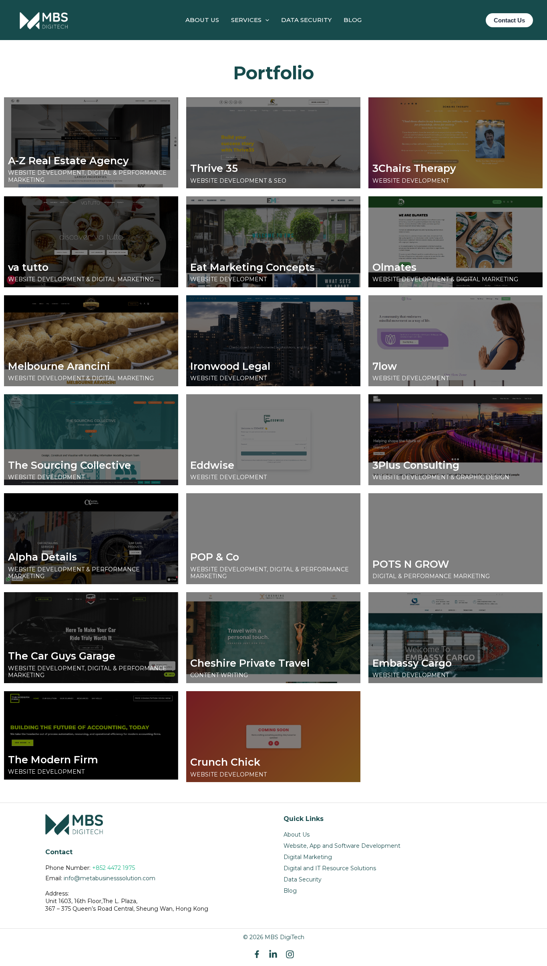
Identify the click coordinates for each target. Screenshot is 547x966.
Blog (290, 890)
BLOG (353, 20)
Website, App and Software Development (342, 845)
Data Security (303, 879)
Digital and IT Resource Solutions (330, 868)
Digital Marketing (308, 857)
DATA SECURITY (306, 20)
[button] (265, 20)
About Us (297, 834)
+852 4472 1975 (113, 867)
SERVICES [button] (246, 20)
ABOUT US (202, 20)
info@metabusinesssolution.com (109, 878)
